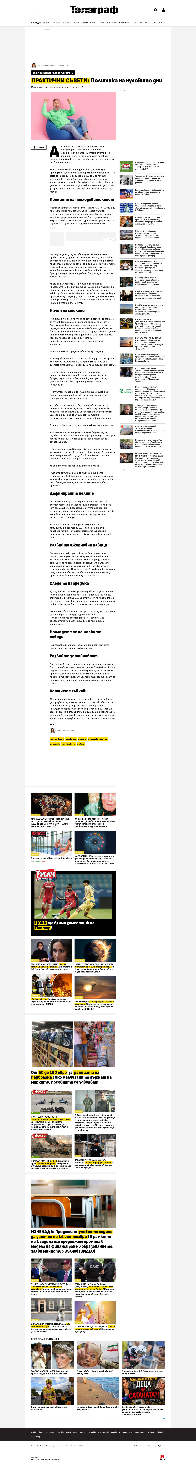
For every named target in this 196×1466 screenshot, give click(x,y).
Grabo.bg (151, 1432)
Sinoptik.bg (35, 1437)
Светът (66, 23)
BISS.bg (114, 1432)
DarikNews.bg (71, 1432)
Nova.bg (82, 1432)
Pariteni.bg (92, 1432)
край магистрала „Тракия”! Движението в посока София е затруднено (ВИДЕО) (51, 1001)
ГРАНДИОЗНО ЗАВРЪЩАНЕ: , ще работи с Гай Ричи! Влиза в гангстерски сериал (51, 966)
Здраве (75, 23)
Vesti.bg (61, 1432)
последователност (97, 739)
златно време (57, 739)
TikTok (81, 1445)
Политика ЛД (152, 1445)
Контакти (65, 1445)
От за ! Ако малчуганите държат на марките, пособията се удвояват (71, 1077)
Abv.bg (33, 1432)
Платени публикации (53, 1445)
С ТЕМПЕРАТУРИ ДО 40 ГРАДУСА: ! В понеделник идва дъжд (95, 1329)
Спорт (46, 23)
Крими (84, 23)
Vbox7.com (42, 1432)
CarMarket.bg (103, 1432)
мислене (82, 739)
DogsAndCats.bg (125, 1432)
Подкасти (111, 23)
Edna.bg (160, 1432)
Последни (36, 23)
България (56, 23)
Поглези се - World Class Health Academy (51, 858)
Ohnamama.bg (140, 1432)
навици (80, 744)
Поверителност (140, 1445)
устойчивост (68, 744)
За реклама (40, 1445)
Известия (161, 1445)
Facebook (74, 1445)
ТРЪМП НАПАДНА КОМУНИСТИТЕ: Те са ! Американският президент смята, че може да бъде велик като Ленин (51, 1289)
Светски (138, 23)
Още (160, 23)
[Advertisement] (73, 767)
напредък (55, 744)
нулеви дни (71, 739)
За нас (33, 1445)
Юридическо (125, 23)
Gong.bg (52, 1432)
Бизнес (94, 23)
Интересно (150, 23)
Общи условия (55, 1459)
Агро (102, 23)
